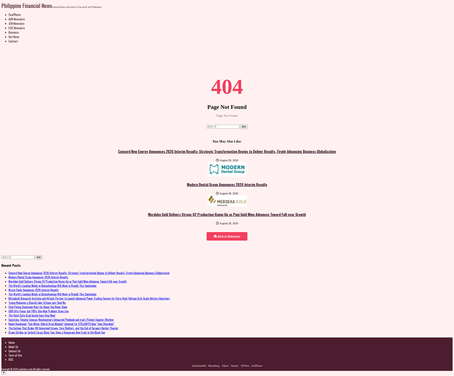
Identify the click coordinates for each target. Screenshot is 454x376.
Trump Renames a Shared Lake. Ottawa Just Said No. (37, 303)
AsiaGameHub (199, 365)
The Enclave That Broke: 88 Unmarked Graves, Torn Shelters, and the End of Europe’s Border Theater (63, 328)
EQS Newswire (17, 28)
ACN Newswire (17, 19)
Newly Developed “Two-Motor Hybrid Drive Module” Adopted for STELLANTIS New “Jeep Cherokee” (61, 324)
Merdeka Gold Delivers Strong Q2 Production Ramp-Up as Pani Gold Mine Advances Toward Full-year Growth (227, 214)
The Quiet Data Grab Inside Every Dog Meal (32, 315)
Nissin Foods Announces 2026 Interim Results (34, 290)
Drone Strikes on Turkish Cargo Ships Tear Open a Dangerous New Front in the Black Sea (57, 332)
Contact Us (15, 351)
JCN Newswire (16, 23)
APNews (245, 365)
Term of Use (15, 355)
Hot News (14, 37)
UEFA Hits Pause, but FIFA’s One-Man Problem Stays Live (39, 311)
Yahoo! (225, 365)
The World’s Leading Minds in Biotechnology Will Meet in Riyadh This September (53, 286)
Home (12, 342)
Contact (13, 41)
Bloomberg (214, 365)
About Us (13, 347)
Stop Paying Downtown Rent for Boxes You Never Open (38, 307)
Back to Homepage (228, 236)
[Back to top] (3, 373)
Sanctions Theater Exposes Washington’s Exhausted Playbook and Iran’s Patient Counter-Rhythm (61, 320)
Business (14, 32)
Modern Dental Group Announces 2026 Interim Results (227, 184)
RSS (11, 359)
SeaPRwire (15, 14)
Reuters (235, 365)
